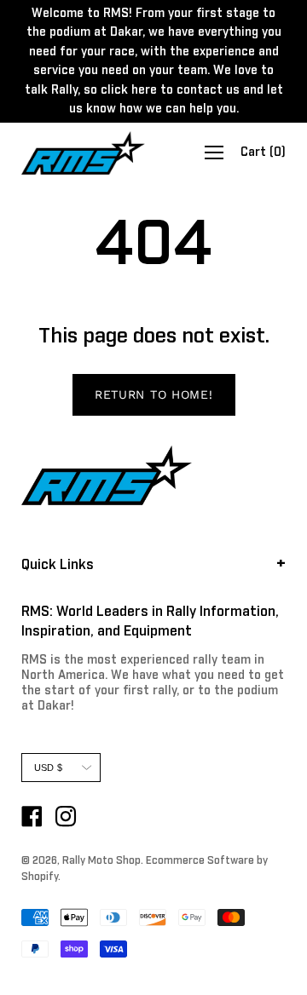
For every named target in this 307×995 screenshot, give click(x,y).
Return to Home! (154, 394)
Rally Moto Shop (101, 861)
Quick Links (57, 565)
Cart (263, 153)
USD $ (48, 767)
